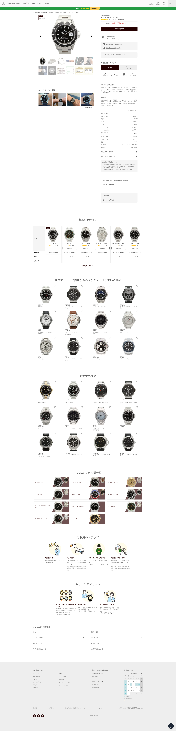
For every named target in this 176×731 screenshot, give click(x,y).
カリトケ (35, 12)
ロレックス (50, 12)
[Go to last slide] (40, 35)
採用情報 (51, 708)
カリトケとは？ (37, 673)
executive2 (104, 24)
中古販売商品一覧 (96, 687)
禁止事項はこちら (109, 105)
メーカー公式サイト (109, 200)
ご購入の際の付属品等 (107, 152)
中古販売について (96, 684)
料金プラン (35, 685)
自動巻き (135, 121)
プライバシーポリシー (102, 708)
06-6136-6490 (132, 708)
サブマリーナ (57, 12)
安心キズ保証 (62, 676)
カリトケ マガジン (63, 685)
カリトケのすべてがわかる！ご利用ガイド (114, 55)
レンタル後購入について (98, 673)
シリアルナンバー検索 (64, 682)
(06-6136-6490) (114, 44)
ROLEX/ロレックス (105, 15)
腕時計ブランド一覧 (42, 12)
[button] (42, 61)
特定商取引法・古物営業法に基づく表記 (75, 708)
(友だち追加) (113, 48)
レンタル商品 (36, 676)
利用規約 (61, 679)
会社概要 (35, 708)
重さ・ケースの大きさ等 (108, 156)
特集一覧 (35, 679)
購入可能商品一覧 (96, 676)
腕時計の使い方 (107, 195)
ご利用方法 (35, 688)
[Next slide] (92, 35)
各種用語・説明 (134, 110)
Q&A (60, 673)
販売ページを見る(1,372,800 (111, 37)
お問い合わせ (122, 708)
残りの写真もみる (89, 107)
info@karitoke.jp (133, 707)
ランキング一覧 (37, 682)
